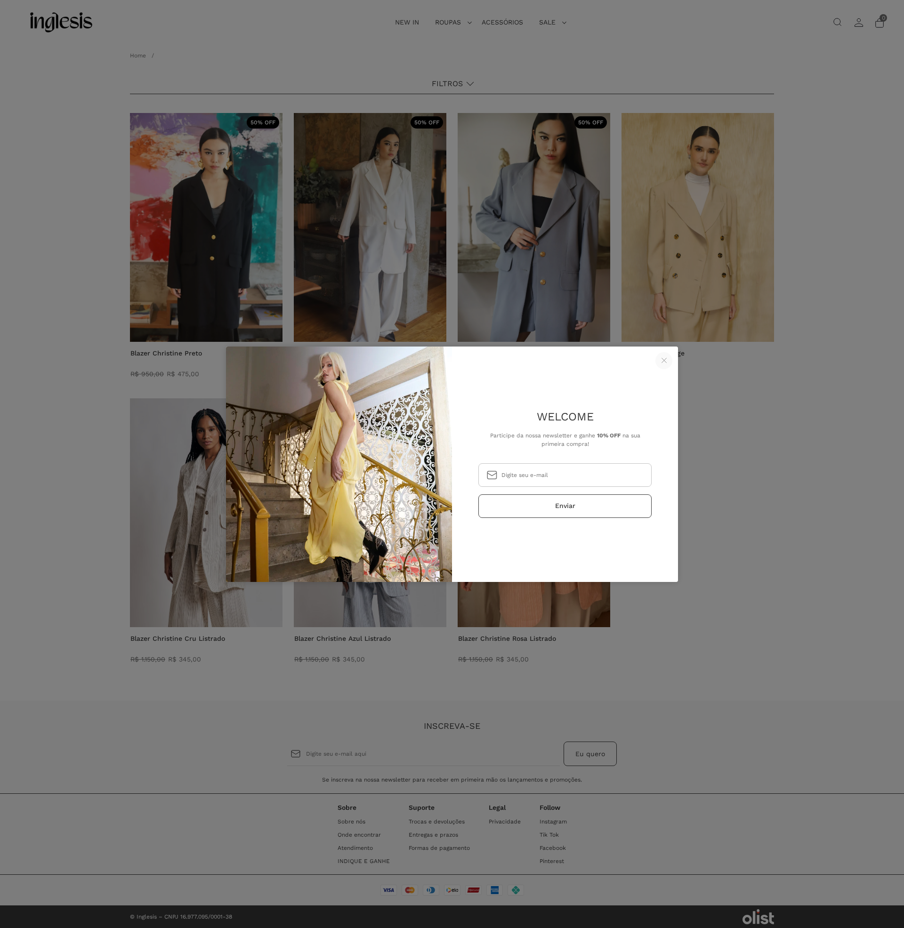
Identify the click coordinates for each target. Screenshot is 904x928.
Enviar (565, 505)
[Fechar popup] (663, 360)
